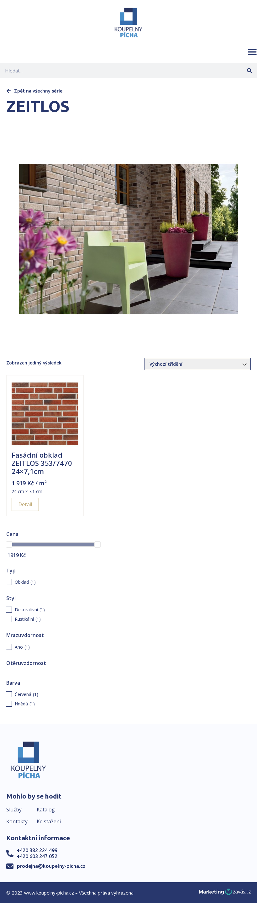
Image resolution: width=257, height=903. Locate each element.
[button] (252, 51)
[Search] (249, 70)
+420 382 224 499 (37, 850)
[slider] (9, 544)
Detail (25, 504)
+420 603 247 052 (37, 856)
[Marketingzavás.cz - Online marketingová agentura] (225, 893)
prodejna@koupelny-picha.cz (51, 866)
